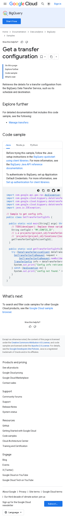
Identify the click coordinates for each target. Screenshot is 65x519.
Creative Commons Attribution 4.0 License (31, 342)
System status (10, 412)
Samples (11, 35)
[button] (8, 145)
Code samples (10, 436)
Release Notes (10, 407)
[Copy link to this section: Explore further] (31, 104)
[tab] (8, 145)
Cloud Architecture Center (15, 441)
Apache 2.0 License (40, 346)
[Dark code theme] (38, 190)
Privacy (22, 491)
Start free (11, 21)
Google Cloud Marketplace (16, 378)
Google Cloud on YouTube (15, 475)
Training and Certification (15, 446)
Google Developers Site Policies (24, 349)
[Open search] (43, 4)
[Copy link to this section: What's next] (26, 297)
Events (6, 465)
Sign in (57, 4)
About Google (9, 491)
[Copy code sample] (43, 190)
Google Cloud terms (52, 491)
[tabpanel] (32, 218)
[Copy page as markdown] (51, 56)
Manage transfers (18, 122)
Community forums (12, 396)
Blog (5, 460)
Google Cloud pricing (13, 372)
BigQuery (15, 13)
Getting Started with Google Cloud (19, 431)
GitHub (6, 425)
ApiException (52, 194)
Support (7, 402)
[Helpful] (22, 42)
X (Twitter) (8, 470)
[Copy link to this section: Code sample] (29, 135)
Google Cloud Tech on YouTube (18, 480)
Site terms (34, 491)
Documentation (19, 32)
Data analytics (36, 32)
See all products (10, 367)
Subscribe (53, 503)
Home (5, 32)
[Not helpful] (26, 42)
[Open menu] (5, 4)
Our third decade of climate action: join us (24, 497)
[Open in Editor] (48, 190)
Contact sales (9, 383)
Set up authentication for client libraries (27, 182)
